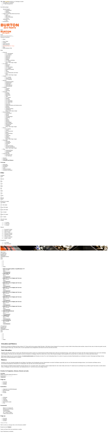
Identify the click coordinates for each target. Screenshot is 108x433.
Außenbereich (24, 366)
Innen (18, 366)
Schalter (7, 130)
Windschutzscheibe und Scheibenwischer (14, 105)
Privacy (4, 391)
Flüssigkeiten (8, 142)
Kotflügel (7, 92)
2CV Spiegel (8, 97)
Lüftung (7, 115)
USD (7, 20)
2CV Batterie (8, 128)
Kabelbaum (8, 137)
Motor (7, 73)
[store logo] (9, 28)
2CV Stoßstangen (9, 101)
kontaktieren (66, 353)
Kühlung (7, 65)
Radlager (7, 59)
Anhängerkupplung (9, 108)
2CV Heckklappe (9, 100)
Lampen (7, 134)
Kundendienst (5, 21)
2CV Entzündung (9, 67)
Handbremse (8, 83)
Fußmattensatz (8, 124)
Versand (4, 398)
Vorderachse (8, 55)
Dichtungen (8, 64)
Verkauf (4, 42)
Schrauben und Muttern (10, 146)
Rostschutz (8, 143)
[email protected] (9, 413)
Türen (7, 96)
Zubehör (7, 136)
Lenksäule (8, 88)
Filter (7, 70)
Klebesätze (8, 107)
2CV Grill (8, 103)
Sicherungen (8, 135)
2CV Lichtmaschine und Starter (12, 72)
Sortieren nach (3, 254)
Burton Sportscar (6, 44)
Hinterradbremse (9, 86)
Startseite (5, 158)
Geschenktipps (8, 151)
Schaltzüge (8, 117)
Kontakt (4, 392)
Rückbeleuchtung (9, 133)
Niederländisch (8, 10)
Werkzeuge (8, 141)
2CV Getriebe (8, 77)
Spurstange (8, 90)
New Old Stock (9, 155)
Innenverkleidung (9, 123)
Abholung (5, 399)
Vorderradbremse (9, 85)
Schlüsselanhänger (9, 150)
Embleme (7, 106)
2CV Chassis (8, 61)
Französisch (8, 12)
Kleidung (7, 152)
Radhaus (7, 89)
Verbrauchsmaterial (9, 145)
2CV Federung (8, 54)
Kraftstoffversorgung (10, 69)
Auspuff (7, 71)
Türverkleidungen (9, 116)
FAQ (4, 403)
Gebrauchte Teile (9, 154)
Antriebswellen (9, 78)
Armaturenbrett (9, 113)
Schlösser (7, 98)
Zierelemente (8, 109)
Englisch (7, 11)
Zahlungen (5, 397)
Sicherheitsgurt (8, 122)
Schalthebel (8, 125)
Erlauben (9, 427)
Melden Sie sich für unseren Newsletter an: (8, 374)
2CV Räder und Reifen (10, 60)
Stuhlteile (7, 119)
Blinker (7, 132)
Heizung (7, 114)
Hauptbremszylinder (10, 81)
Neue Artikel (5, 41)
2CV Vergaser (8, 68)
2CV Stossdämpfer (9, 53)
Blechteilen (8, 94)
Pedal (7, 118)
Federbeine (8, 58)
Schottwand (8, 104)
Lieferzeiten (5, 400)
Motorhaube (8, 95)
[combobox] (6, 36)
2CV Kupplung (9, 79)
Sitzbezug (7, 121)
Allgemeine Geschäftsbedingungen (10, 389)
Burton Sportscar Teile (7, 48)
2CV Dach (8, 99)
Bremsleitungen (9, 82)
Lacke (7, 144)
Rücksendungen (6, 390)
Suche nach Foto (6, 43)
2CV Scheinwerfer (9, 131)
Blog (4, 47)
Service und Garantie (7, 401)
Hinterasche (8, 56)
